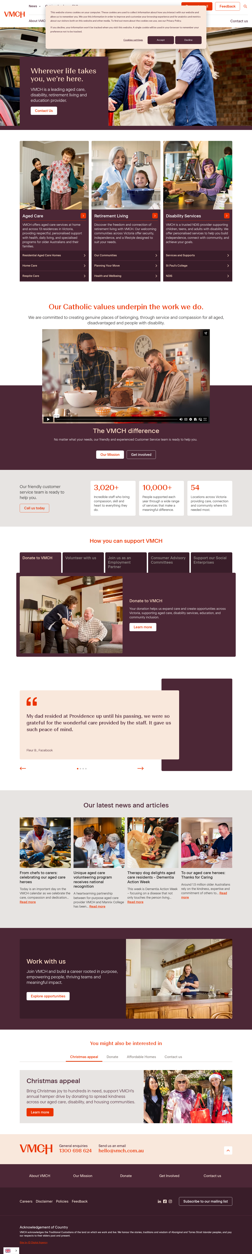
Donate (112, 1057)
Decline (188, 39)
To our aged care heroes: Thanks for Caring (203, 875)
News (33, 6)
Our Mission (110, 455)
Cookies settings (133, 39)
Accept (161, 39)
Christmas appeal (84, 1057)
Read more (28, 902)
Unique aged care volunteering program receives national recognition (93, 880)
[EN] (11, 1250)
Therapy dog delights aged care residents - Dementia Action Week (151, 877)
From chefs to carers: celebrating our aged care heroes (42, 877)
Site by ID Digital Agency (33, 1242)
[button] (23, 768)
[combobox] (11, 1250)
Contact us (173, 1057)
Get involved (141, 455)
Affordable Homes (141, 1057)
